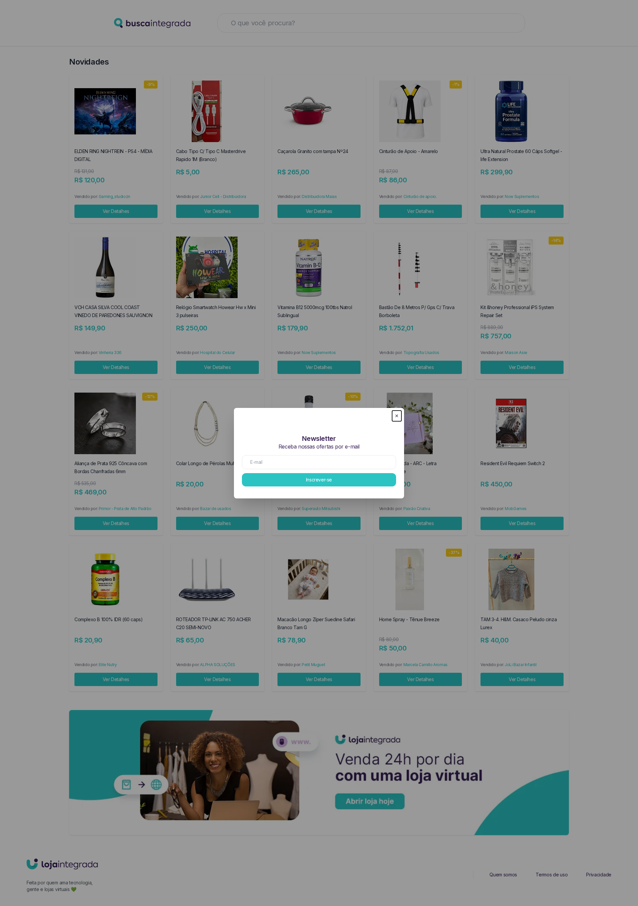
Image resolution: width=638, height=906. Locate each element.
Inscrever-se (319, 479)
